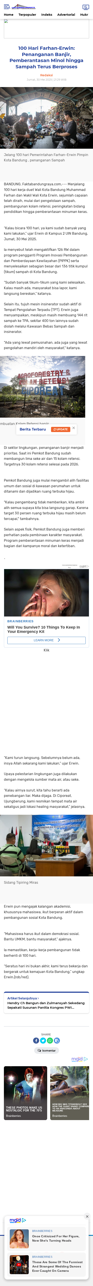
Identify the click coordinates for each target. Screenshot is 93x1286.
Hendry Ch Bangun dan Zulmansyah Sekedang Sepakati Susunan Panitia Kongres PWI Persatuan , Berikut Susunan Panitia (46, 1005)
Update (62, 429)
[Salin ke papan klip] (57, 1041)
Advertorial (66, 15)
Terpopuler (27, 15)
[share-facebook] (36, 1041)
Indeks (46, 15)
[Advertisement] (46, 701)
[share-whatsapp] (50, 1041)
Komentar (49, 1050)
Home (8, 15)
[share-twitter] (43, 1041)
